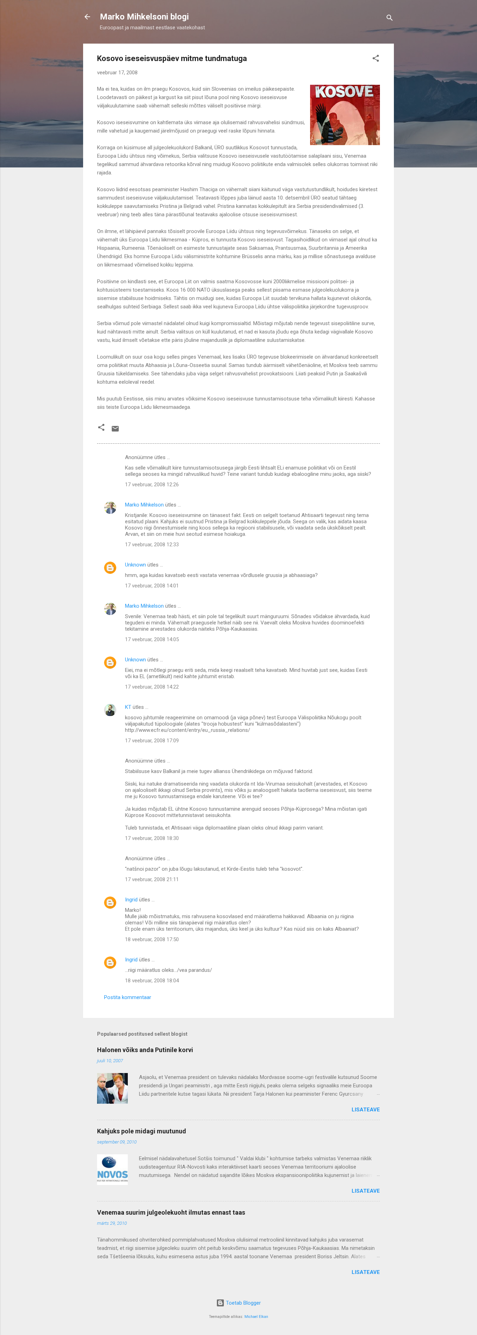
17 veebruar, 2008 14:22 (152, 687)
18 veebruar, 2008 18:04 (152, 980)
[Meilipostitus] (115, 431)
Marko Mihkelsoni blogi (144, 17)
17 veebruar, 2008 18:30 (152, 838)
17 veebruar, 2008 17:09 (152, 740)
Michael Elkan (256, 1316)
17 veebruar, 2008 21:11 (152, 879)
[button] (376, 59)
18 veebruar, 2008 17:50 (152, 939)
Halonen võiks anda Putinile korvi (145, 1049)
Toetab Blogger (243, 1303)
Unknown (135, 565)
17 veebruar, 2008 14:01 (152, 586)
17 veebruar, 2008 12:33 (152, 544)
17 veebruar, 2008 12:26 (152, 484)
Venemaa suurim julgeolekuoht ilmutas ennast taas (171, 1212)
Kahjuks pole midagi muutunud (141, 1131)
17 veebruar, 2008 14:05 (152, 639)
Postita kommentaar (127, 997)
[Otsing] (390, 19)
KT (128, 707)
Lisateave (366, 1110)
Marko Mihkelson (144, 505)
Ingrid (131, 900)
